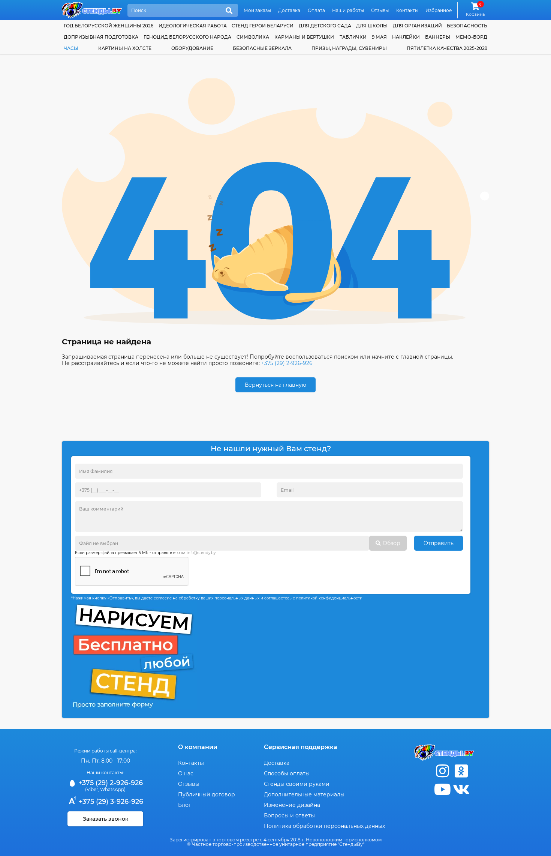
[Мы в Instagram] (442, 771)
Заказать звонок (105, 818)
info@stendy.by (201, 553)
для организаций (417, 26)
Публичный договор (206, 794)
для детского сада (325, 26)
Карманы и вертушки (304, 37)
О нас (185, 773)
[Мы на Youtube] (442, 789)
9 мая (379, 37)
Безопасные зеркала (262, 48)
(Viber (91, 789)
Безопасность (467, 26)
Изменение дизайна (292, 805)
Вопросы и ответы (289, 815)
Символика (253, 37)
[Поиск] (229, 11)
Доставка (289, 10)
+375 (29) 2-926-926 (287, 363)
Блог (184, 805)
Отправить (439, 543)
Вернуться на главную (275, 384)
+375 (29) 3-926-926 (110, 801)
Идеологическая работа (193, 26)
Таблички (353, 37)
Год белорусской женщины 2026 (108, 26)
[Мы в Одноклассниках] (461, 771)
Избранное (438, 10)
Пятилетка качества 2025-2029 (447, 48)
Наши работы (348, 10)
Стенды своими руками (296, 784)
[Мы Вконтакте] (461, 789)
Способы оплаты (287, 773)
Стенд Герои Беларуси (262, 26)
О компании (197, 747)
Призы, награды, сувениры (349, 48)
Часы (71, 48)
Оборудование (192, 48)
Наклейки (406, 37)
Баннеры (437, 37)
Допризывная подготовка (101, 37)
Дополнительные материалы (304, 794)
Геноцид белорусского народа (187, 37)
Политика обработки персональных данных (324, 826)
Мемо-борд (471, 37)
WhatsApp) (113, 789)
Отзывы (380, 10)
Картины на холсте (124, 48)
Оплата (316, 10)
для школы (372, 26)
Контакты (407, 10)
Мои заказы (257, 10)
